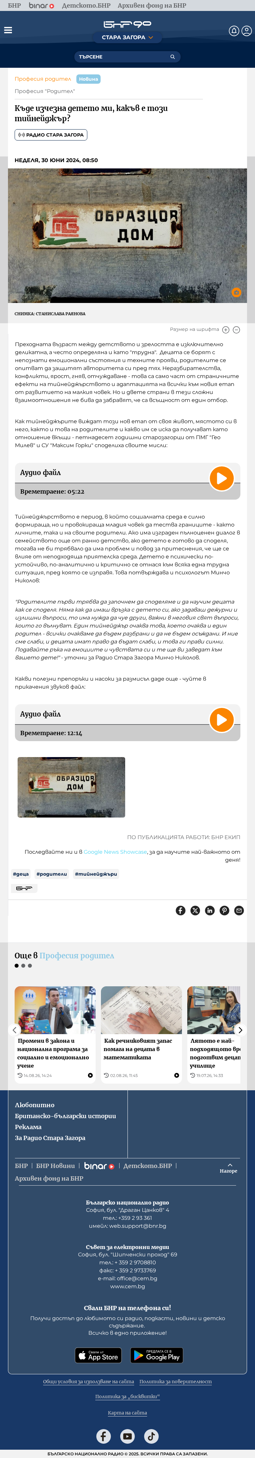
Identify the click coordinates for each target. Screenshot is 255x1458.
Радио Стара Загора (55, 135)
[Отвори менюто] (8, 30)
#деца (21, 874)
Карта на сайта (127, 1413)
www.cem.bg (127, 1286)
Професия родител (43, 79)
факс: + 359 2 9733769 (127, 1270)
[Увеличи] (226, 330)
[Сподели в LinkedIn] (210, 910)
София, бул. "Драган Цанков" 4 (127, 1210)
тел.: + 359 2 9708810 (127, 1262)
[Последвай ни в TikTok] (151, 1436)
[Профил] (246, 31)
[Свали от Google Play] (157, 1355)
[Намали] (236, 330)
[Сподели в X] (195, 910)
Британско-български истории (65, 1116)
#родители (52, 874)
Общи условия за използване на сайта (88, 1382)
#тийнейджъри (96, 874)
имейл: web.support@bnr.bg (127, 1226)
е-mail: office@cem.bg (127, 1278)
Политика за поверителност (175, 1382)
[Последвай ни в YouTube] (127, 1436)
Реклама (28, 1127)
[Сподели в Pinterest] (224, 910)
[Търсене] (172, 56)
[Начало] (127, 24)
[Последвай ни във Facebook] (104, 1436)
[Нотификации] (234, 31)
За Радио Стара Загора (50, 1138)
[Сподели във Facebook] (180, 910)
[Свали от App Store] (98, 1355)
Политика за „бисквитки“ (127, 1397)
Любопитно (34, 1105)
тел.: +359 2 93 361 (127, 1218)
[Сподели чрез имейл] (239, 910)
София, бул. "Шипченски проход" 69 (127, 1254)
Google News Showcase (115, 852)
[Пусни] (222, 478)
